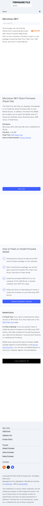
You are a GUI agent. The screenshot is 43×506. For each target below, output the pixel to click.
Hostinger (8, 484)
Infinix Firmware (8, 452)
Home (5, 23)
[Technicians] (12, 468)
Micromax (9, 23)
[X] (8, 468)
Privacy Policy (7, 439)
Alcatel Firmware (8, 448)
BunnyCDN (23, 484)
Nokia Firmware (8, 456)
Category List (7, 435)
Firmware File (21, 2)
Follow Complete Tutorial (21, 301)
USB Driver (6, 431)
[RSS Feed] (4, 468)
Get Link (21, 189)
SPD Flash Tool (17, 135)
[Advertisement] (21, 67)
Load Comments (20, 361)
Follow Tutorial (25, 138)
